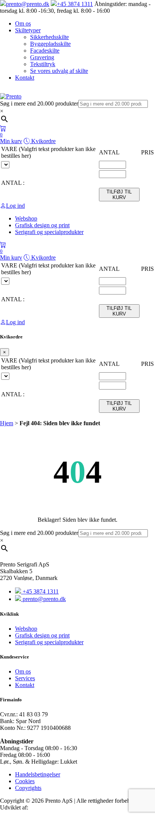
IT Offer (40, 807)
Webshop (26, 628)
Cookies (25, 781)
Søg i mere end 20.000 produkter (39, 103)
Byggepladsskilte (50, 44)
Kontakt (24, 77)
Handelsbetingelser (37, 774)
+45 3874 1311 (75, 4)
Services (25, 678)
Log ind (15, 205)
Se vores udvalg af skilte (59, 71)
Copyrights (28, 788)
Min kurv (11, 138)
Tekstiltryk (42, 64)
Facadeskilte (44, 50)
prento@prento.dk (27, 4)
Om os (23, 23)
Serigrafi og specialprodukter (49, 642)
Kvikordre (43, 141)
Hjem (6, 423)
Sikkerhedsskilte (49, 37)
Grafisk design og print (42, 635)
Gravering (42, 57)
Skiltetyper (28, 30)
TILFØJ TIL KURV (119, 194)
